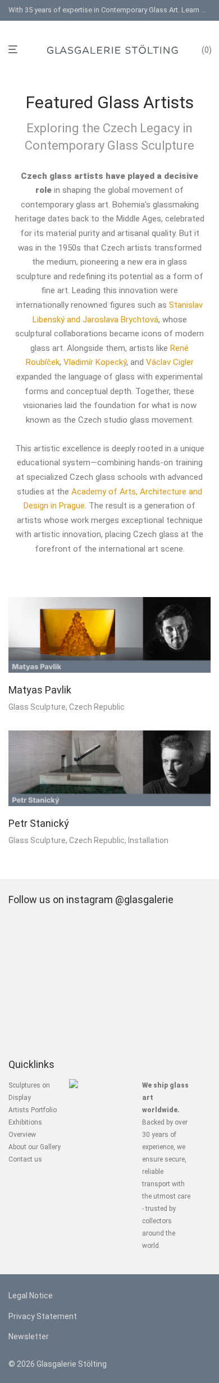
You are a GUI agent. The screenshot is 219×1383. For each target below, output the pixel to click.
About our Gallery (34, 1147)
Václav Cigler (170, 362)
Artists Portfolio (32, 1110)
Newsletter (28, 1336)
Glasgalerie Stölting (71, 1363)
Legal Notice (30, 1295)
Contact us (25, 1159)
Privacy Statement (42, 1316)
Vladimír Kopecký (94, 362)
